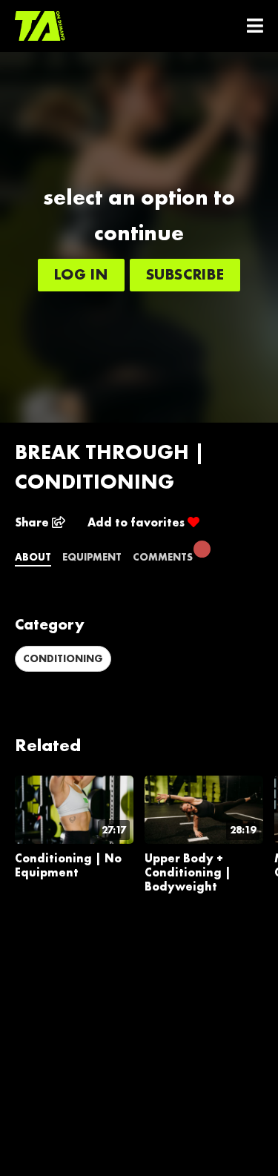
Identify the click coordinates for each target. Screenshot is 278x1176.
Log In (81, 274)
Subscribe (185, 274)
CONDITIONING (63, 658)
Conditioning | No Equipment (68, 865)
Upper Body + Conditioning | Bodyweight (188, 872)
